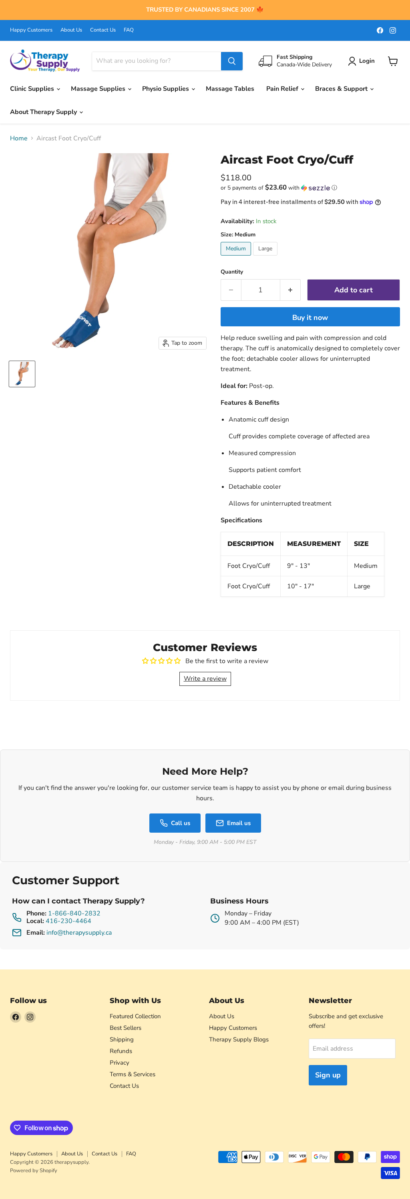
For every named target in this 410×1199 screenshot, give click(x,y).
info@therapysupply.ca (79, 932)
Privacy (119, 1063)
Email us (239, 823)
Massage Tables (230, 88)
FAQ (129, 30)
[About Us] (205, 10)
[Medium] (237, 257)
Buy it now (310, 317)
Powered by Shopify (33, 1170)
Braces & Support (342, 88)
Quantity (232, 272)
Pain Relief (283, 88)
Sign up (328, 1075)
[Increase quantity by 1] (290, 290)
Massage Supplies (99, 88)
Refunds (121, 1051)
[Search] (232, 61)
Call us (180, 823)
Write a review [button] (205, 678)
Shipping (122, 1039)
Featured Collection (135, 1016)
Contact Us (103, 30)
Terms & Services (132, 1074)
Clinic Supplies (33, 88)
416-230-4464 (68, 921)
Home (19, 138)
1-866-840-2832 (74, 913)
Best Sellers (125, 1028)
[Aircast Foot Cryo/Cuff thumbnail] (22, 374)
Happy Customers (31, 30)
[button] (310, 188)
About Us (71, 30)
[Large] (266, 257)
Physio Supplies (166, 88)
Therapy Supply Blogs (239, 1039)
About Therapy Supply (44, 112)
